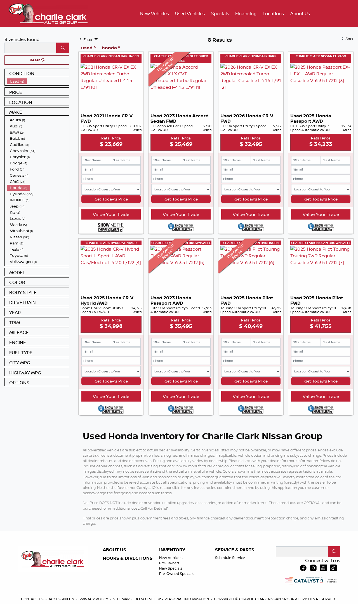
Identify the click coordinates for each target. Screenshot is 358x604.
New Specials (170, 568)
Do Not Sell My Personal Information (172, 598)
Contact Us (32, 598)
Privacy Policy (94, 598)
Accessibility (62, 598)
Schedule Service (230, 557)
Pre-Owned (169, 562)
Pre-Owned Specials (176, 573)
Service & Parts (234, 549)
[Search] (62, 48)
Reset (35, 59)
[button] (154, 13)
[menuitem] (38, 81)
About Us (114, 549)
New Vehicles (171, 557)
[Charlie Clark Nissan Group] (48, 13)
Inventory (172, 549)
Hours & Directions (127, 558)
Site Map (121, 598)
